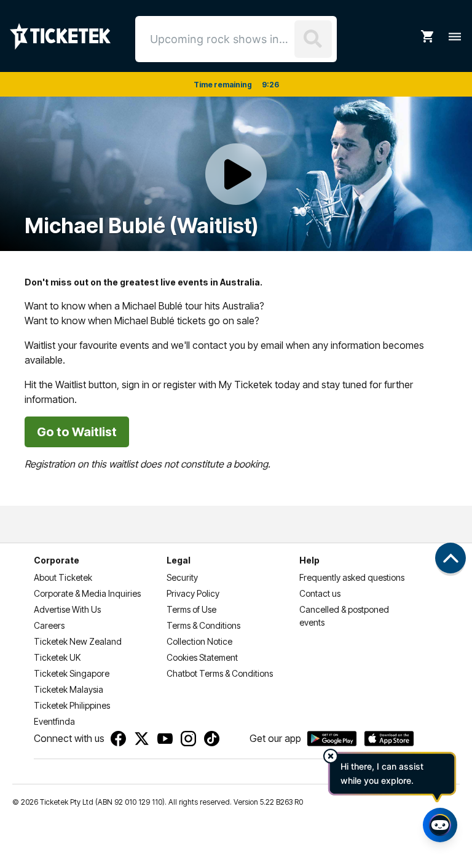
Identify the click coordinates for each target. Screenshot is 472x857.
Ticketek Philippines (72, 705)
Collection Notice (199, 641)
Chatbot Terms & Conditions (220, 673)
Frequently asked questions (351, 577)
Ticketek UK (57, 657)
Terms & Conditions (203, 625)
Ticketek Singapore (71, 673)
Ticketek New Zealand (78, 641)
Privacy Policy (193, 593)
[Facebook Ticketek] (118, 738)
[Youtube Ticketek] (165, 738)
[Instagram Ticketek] (188, 738)
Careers (49, 625)
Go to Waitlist (77, 432)
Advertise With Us (67, 609)
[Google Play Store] (331, 739)
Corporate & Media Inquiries (87, 593)
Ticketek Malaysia (68, 689)
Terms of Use (191, 609)
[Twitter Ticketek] (141, 738)
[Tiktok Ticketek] (211, 738)
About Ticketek (63, 577)
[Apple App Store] (389, 739)
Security (182, 577)
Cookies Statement (202, 657)
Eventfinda (54, 721)
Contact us (319, 593)
